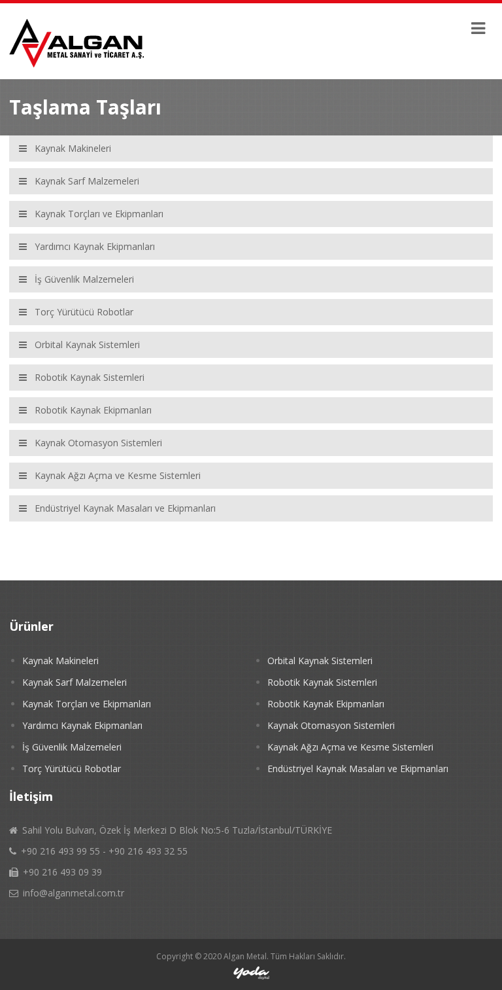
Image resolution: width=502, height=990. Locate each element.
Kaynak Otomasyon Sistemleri (331, 725)
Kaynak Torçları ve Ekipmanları (86, 704)
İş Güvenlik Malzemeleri (72, 747)
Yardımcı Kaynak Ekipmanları (82, 725)
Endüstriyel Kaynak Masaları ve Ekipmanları (357, 768)
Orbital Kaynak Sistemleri (320, 660)
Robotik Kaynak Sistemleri (322, 682)
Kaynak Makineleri (60, 660)
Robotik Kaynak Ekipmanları (325, 704)
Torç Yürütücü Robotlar (71, 768)
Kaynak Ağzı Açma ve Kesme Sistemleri (350, 747)
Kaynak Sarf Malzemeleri (74, 682)
